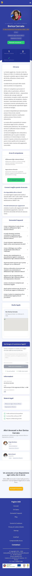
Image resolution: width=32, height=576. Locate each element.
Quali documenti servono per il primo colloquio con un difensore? (15, 263)
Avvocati (16, 506)
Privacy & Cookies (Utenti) (16, 527)
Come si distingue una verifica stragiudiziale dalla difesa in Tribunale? (12, 249)
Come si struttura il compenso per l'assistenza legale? (14, 283)
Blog (16, 517)
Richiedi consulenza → (16, 42)
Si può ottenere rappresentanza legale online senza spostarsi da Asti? (15, 243)
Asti (5, 391)
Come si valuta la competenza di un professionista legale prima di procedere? (14, 295)
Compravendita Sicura (16, 540)
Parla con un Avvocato (15, 366)
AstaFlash (16, 537)
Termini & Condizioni (16, 523)
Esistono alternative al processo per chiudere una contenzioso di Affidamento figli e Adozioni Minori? (14, 270)
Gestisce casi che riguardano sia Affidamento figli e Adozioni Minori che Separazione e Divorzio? (14, 277)
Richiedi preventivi (16, 489)
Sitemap (16, 530)
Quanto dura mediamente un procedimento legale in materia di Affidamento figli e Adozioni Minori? (14, 257)
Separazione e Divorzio (10, 407)
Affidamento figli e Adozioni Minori (13, 404)
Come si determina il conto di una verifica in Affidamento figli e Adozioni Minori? (14, 227)
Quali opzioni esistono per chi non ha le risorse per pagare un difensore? (15, 289)
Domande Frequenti (16, 513)
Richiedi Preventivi (17, 180)
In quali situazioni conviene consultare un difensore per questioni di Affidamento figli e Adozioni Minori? (13, 236)
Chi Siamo (16, 509)
